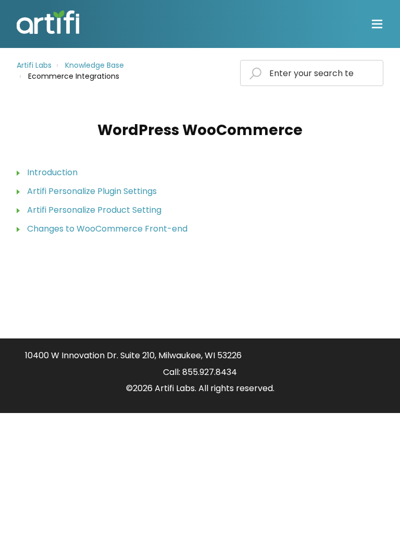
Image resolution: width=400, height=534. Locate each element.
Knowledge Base (94, 65)
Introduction (52, 172)
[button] (377, 24)
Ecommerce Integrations (73, 76)
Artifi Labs (34, 65)
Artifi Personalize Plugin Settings (92, 191)
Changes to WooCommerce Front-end (107, 229)
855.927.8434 (209, 372)
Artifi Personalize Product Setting (94, 210)
